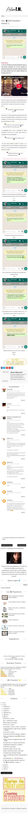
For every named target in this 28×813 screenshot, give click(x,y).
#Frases (17, 26)
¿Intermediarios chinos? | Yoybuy (17, 602)
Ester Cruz (10, 438)
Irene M (9, 404)
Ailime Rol (9, 462)
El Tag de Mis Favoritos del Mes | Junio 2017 (14, 760)
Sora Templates (12, 808)
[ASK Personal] (13, 2)
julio (4, 717)
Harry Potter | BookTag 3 (9, 746)
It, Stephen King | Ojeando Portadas (12, 753)
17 (3, 705)
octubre (5, 710)
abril (4, 769)
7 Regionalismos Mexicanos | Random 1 (13, 744)
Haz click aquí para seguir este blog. (14, 659)
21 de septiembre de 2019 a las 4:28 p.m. (15, 501)
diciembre (5, 706)
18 (3, 702)
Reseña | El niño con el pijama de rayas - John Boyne (14, 740)
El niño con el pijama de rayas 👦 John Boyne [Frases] (14, 736)
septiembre (6, 712)
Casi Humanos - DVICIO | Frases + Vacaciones (14, 726)
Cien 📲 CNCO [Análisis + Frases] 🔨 (12, 762)
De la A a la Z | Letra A (8, 732)
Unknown (9, 482)
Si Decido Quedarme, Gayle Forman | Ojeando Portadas (14, 729)
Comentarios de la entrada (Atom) (15, 548)
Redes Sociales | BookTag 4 (10, 722)
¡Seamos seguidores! (13, 619)
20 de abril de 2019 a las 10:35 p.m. (14, 492)
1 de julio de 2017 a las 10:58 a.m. (14, 405)
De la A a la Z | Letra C (8, 718)
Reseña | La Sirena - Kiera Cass (16, 625)
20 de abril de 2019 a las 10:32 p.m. (14, 483)
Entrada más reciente (7, 545)
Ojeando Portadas (7, 684)
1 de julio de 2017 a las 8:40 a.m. (14, 391)
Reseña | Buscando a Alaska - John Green (13, 751)
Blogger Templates (21, 808)
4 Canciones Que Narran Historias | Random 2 (14, 734)
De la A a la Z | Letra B (8, 724)
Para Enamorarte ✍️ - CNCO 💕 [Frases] (13, 758)
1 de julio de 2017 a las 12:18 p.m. (14, 420)
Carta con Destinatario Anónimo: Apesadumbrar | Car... (15, 755)
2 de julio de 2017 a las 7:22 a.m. (14, 463)
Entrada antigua (21, 545)
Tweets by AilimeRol (5, 587)
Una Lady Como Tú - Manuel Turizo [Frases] (14, 742)
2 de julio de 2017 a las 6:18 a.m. (14, 440)
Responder (23, 400)
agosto (5, 714)
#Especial (13, 26)
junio (4, 765)
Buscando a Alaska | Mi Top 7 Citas (12, 749)
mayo (4, 767)
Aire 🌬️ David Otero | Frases (10, 720)
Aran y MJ (9, 389)
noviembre (6, 708)
